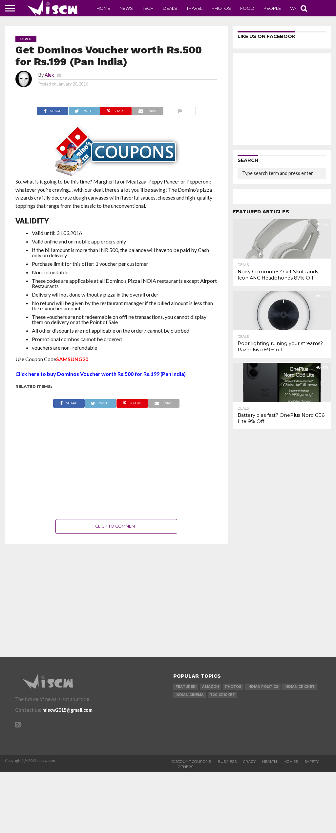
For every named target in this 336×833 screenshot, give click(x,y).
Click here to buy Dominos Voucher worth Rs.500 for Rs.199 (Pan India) (100, 374)
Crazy (249, 761)
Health (269, 761)
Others (185, 767)
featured (186, 687)
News (126, 8)
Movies (291, 761)
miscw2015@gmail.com (67, 710)
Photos (221, 8)
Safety (311, 761)
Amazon (210, 687)
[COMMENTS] (179, 109)
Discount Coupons (191, 761)
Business (227, 761)
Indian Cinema (190, 695)
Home (103, 8)
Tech (148, 8)
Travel (194, 8)
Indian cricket (299, 687)
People (272, 8)
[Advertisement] (116, 463)
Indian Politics (262, 687)
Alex (49, 75)
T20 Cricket (222, 695)
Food (247, 8)
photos (233, 687)
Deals (170, 8)
